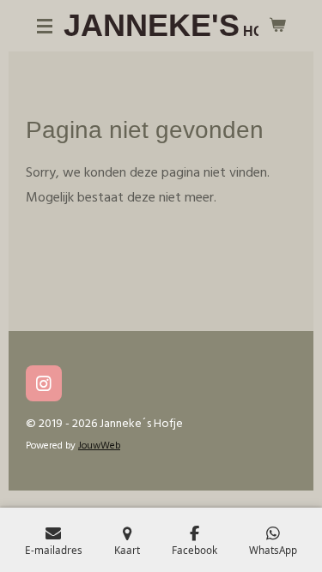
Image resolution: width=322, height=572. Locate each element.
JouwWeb (99, 446)
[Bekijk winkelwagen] (277, 26)
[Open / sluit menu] (45, 26)
